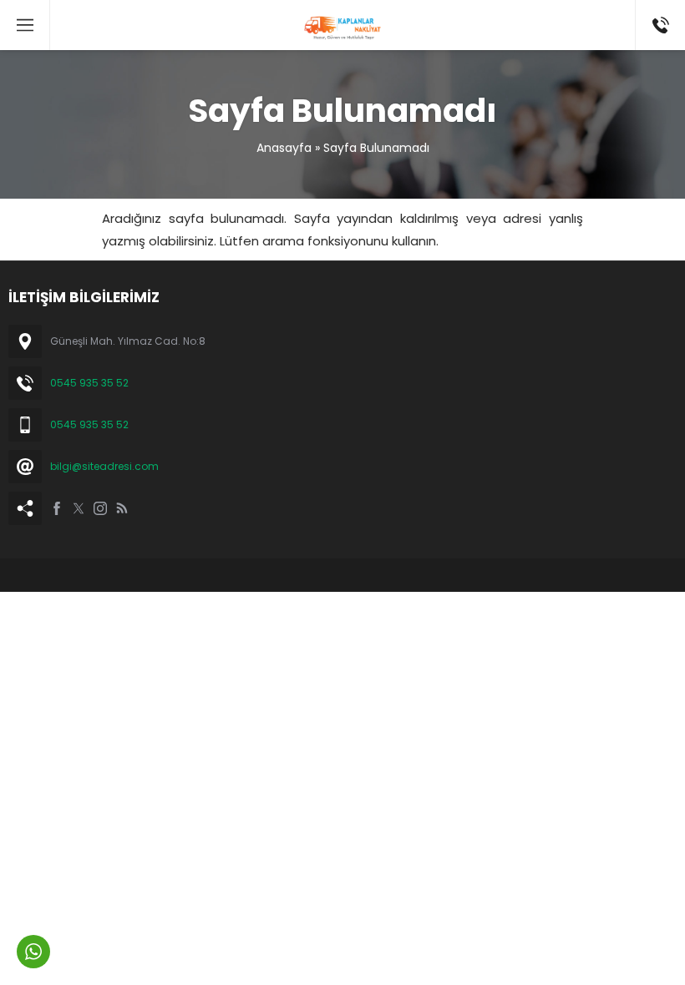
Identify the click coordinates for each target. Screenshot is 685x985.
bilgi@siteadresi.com (104, 466)
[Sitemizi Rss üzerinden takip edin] (122, 508)
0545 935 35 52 (89, 383)
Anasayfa (284, 147)
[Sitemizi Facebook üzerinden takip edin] (56, 508)
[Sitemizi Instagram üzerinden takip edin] (100, 508)
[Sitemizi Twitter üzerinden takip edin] (78, 508)
